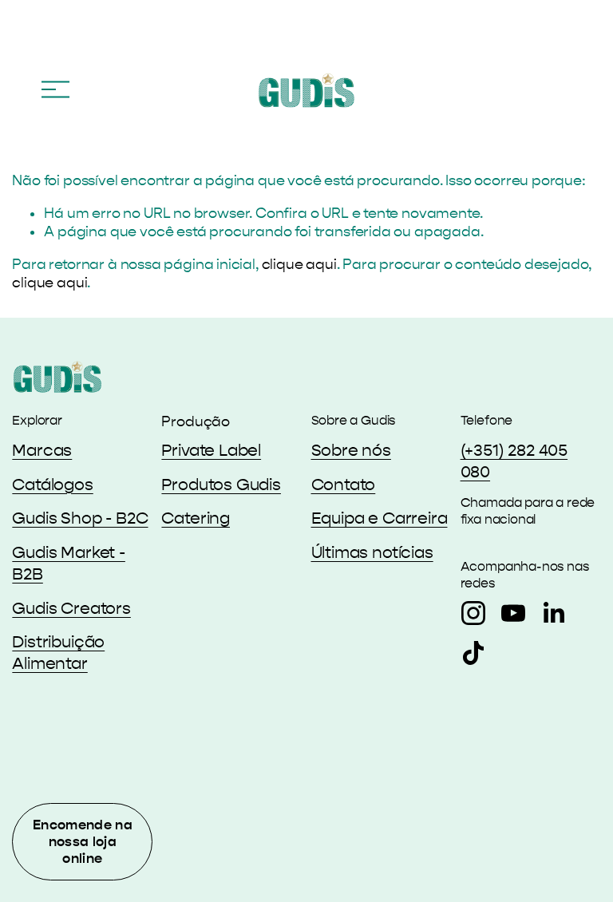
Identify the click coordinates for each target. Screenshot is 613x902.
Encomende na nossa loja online (82, 842)
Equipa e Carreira (379, 518)
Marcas (42, 450)
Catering (195, 518)
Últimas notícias (372, 552)
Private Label (211, 450)
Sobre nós (351, 450)
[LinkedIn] (553, 613)
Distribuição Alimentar (58, 652)
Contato (343, 484)
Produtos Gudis (221, 484)
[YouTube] (513, 613)
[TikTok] (473, 653)
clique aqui (299, 264)
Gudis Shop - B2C (80, 518)
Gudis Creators (71, 608)
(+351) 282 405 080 (514, 461)
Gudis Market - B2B (68, 563)
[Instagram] (473, 613)
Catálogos (52, 484)
